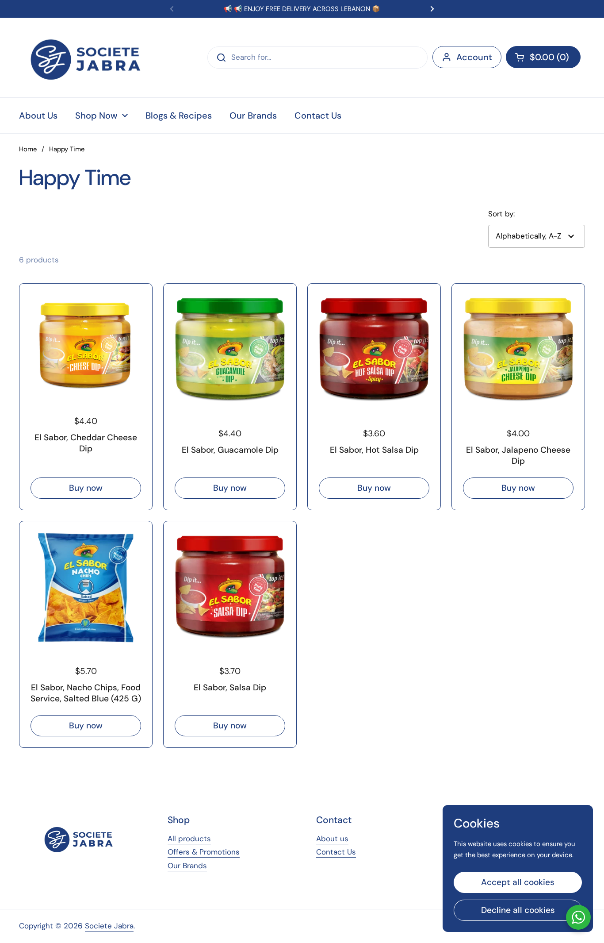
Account (474, 57)
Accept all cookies (517, 882)
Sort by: (501, 214)
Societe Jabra (109, 926)
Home (28, 149)
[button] (543, 57)
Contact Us (336, 852)
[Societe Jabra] (86, 57)
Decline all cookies (518, 910)
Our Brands (187, 865)
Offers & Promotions (204, 852)
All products (189, 838)
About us (332, 838)
